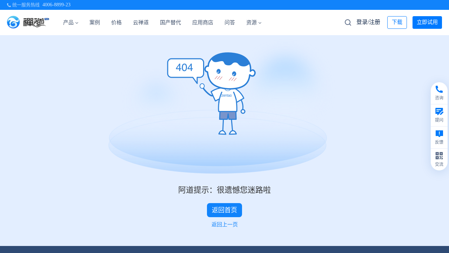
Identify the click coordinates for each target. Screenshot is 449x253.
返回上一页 (225, 224)
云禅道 (141, 22)
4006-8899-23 (56, 4)
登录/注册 (368, 22)
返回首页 (224, 210)
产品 (68, 22)
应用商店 (202, 22)
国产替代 (170, 22)
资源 (251, 22)
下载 (397, 22)
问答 (229, 22)
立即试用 (427, 22)
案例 (94, 22)
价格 (116, 22)
